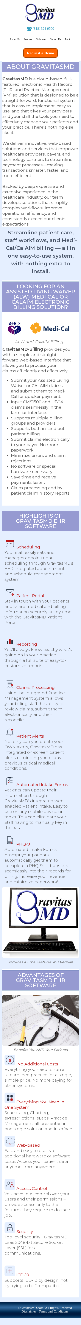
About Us (15, 39)
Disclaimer (29, 1311)
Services (28, 39)
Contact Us (55, 39)
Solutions (41, 39)
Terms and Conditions (53, 1311)
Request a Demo (40, 53)
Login (68, 39)
